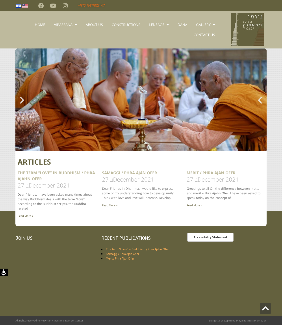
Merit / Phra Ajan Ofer (211, 172)
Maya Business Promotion (251, 320)
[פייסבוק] (40, 5)
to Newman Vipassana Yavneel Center (60, 320)
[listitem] (141, 100)
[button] (22, 100)
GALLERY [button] (203, 24)
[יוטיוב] (53, 5)
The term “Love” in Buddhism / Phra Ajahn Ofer (137, 249)
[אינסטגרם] (65, 5)
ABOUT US (94, 24)
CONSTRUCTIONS (126, 24)
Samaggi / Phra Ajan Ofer (129, 172)
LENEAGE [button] (156, 24)
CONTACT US (204, 34)
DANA (182, 24)
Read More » (25, 216)
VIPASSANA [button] (63, 24)
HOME (40, 24)
